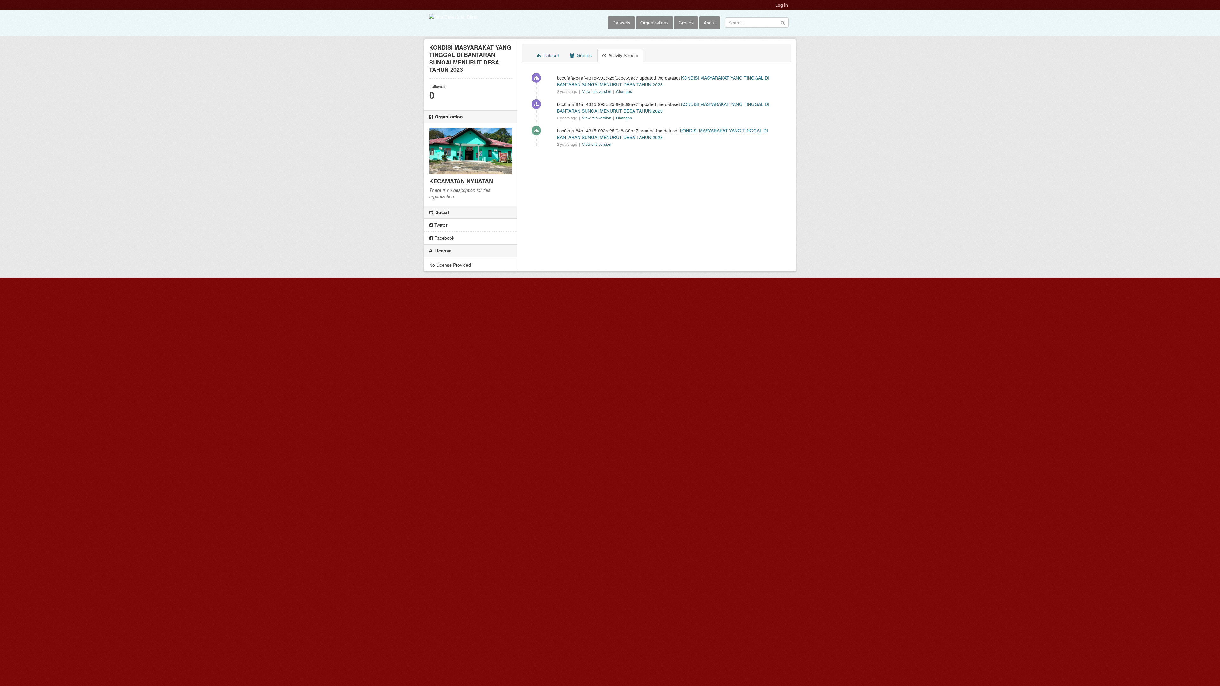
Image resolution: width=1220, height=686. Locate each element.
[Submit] (782, 22)
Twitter (440, 225)
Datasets (621, 22)
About (709, 22)
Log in (781, 5)
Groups (686, 22)
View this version (597, 91)
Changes (624, 91)
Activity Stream (622, 55)
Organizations (654, 22)
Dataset (550, 55)
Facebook (443, 238)
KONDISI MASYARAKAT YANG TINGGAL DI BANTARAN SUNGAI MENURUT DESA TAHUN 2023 (662, 133)
